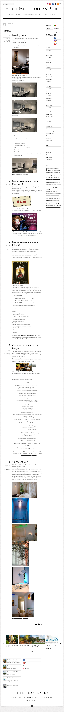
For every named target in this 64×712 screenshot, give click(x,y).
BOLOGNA (12, 14)
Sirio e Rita (48, 152)
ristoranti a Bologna (52, 203)
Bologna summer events (53, 180)
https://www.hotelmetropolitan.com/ (20, 174)
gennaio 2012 (48, 95)
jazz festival (48, 138)
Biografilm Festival (56, 168)
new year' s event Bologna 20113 (54, 196)
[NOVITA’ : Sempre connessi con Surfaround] (52, 643)
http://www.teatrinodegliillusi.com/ (20, 208)
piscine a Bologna (49, 150)
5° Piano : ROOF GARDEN (37, 646)
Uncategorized (49, 159)
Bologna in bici (48, 173)
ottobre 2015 (48, 60)
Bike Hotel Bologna (49, 168)
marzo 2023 (48, 53)
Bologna (50, 169)
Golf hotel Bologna (52, 191)
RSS (60, 4)
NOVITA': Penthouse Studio (12, 646)
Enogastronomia (49, 128)
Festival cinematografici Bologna (52, 131)
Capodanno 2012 (7, 189)
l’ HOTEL (18, 14)
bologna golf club (57, 172)
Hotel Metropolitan (7, 41)
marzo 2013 (48, 72)
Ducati (52, 189)
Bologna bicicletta (57, 170)
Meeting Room (19, 35)
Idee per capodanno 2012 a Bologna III (25, 182)
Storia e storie (49, 157)
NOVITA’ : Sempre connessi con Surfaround (51, 646)
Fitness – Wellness (50, 133)
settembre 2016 (49, 55)
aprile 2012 (48, 91)
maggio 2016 (48, 57)
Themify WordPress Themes (36, 702)
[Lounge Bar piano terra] (25, 643)
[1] (31, 651)
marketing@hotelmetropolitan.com (29, 232)
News (47, 147)
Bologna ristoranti (54, 179)
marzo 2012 (48, 93)
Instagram (58, 40)
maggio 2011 (48, 107)
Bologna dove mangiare (50, 172)
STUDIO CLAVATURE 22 (49, 14)
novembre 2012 (49, 79)
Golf (47, 135)
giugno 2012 (48, 86)
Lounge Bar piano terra (24, 646)
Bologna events (49, 114)
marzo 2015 (48, 62)
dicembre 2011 (49, 98)
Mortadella (54, 193)
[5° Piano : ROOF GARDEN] (38, 643)
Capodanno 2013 (49, 119)
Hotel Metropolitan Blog (32, 9)
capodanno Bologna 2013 (56, 182)
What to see (48, 162)
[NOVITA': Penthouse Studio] (12, 643)
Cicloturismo (48, 121)
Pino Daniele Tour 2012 (56, 198)
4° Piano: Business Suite (12, 684)
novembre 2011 (49, 100)
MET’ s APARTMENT (28, 14)
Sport (47, 154)
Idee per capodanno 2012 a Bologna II (25, 347)
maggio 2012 (48, 88)
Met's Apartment (49, 143)
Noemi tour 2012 (49, 198)
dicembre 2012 (49, 76)
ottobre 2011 (48, 103)
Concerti (47, 124)
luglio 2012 (48, 84)
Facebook (58, 38)
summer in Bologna (52, 205)
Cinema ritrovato (52, 185)
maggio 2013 (48, 69)
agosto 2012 (48, 81)
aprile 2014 (48, 65)
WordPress (29, 702)
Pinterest (58, 43)
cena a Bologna (48, 184)
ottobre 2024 (48, 50)
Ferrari (55, 189)
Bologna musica (53, 177)
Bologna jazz (53, 175)
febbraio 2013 (48, 74)
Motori (47, 145)
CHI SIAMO (38, 14)
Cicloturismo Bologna (55, 184)
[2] (32, 651)
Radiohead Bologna (49, 200)
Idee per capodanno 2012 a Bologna (25, 243)
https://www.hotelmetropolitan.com (29, 455)
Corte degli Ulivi (20, 462)
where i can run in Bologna (53, 207)
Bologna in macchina (54, 173)
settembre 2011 (49, 105)
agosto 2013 (48, 67)
